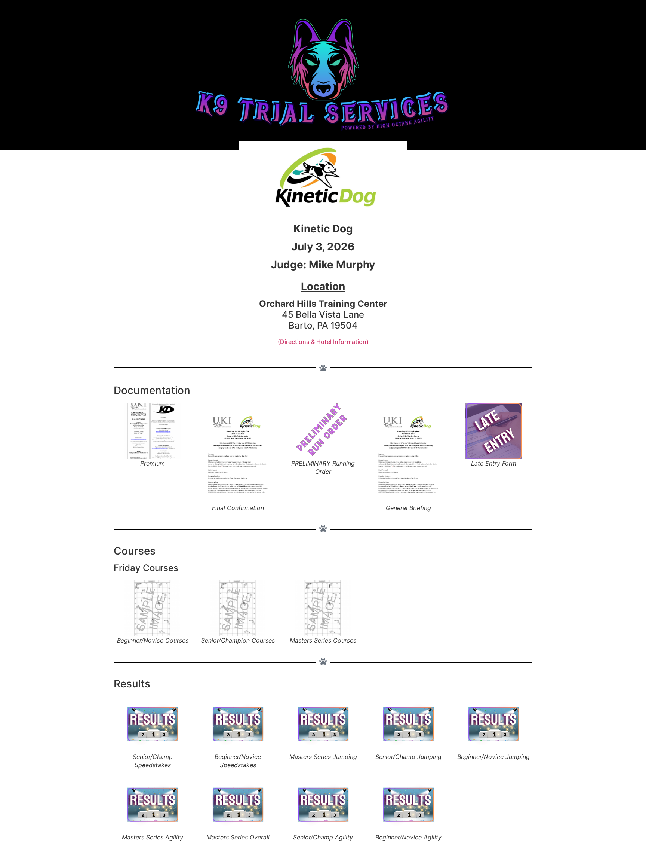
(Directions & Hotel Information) (323, 341)
